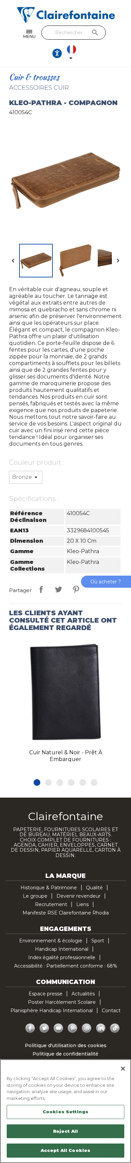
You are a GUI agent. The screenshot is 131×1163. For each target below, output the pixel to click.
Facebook (30, 1028)
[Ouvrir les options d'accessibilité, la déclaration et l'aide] (57, 53)
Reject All (65, 1131)
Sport (97, 941)
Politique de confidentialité (65, 1054)
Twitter (44, 1028)
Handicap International (61, 949)
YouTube (58, 1028)
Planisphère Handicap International (51, 1011)
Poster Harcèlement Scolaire (62, 1002)
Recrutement (51, 904)
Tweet (58, 589)
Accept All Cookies (65, 1150)
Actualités (83, 994)
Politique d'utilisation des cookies (65, 1045)
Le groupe (35, 896)
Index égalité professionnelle (61, 957)
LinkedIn (100, 1028)
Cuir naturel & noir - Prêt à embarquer (65, 755)
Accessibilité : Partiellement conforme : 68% (65, 966)
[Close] (123, 1068)
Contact (111, 1011)
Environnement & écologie (50, 941)
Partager (41, 589)
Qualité (94, 888)
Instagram (86, 1028)
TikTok (115, 1028)
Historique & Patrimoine (48, 888)
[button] (37, 782)
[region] (65, 1111)
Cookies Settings (65, 1111)
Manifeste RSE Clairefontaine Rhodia (66, 913)
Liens (82, 904)
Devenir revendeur (78, 896)
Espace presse (45, 994)
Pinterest (76, 589)
